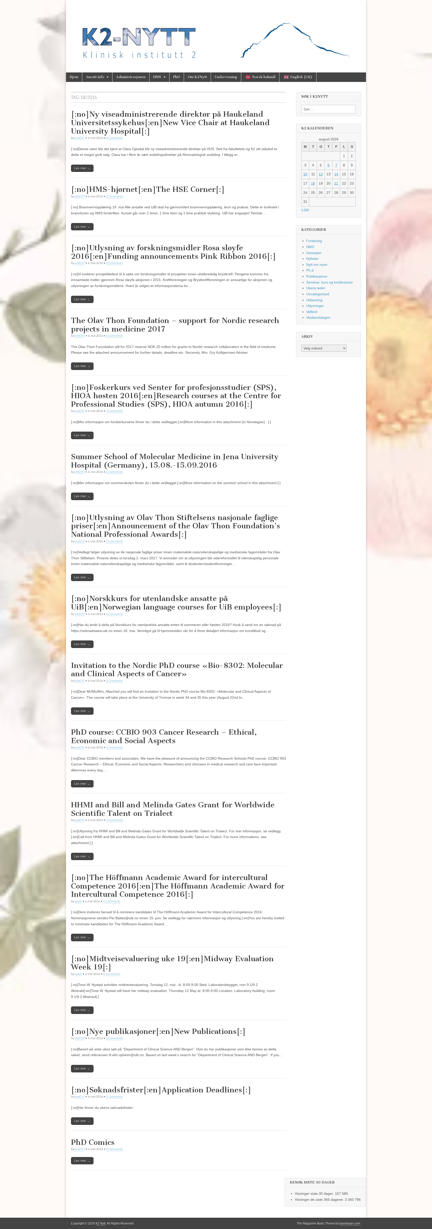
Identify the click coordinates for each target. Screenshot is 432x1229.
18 (313, 183)
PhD (176, 77)
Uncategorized (317, 294)
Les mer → (82, 168)
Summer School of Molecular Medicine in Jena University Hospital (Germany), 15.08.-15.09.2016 (174, 461)
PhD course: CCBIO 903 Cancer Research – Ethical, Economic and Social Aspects (164, 736)
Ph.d (310, 270)
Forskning (314, 241)
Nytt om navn (316, 265)
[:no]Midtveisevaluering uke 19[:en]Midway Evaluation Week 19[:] (172, 963)
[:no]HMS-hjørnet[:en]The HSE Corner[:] (148, 189)
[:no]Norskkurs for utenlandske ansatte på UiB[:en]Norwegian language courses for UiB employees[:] (176, 603)
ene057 (80, 138)
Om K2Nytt (197, 77)
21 (336, 183)
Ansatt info (95, 77)
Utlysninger (315, 306)
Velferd (311, 312)
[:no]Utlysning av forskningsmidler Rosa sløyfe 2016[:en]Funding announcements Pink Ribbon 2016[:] (173, 252)
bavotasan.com (350, 1223)
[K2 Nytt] (216, 32)
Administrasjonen (131, 77)
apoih (78, 901)
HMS (157, 77)
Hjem (74, 77)
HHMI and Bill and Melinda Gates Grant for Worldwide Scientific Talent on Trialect (172, 809)
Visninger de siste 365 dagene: (320, 1200)
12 (321, 174)
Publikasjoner (317, 276)
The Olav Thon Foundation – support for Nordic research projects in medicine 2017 (175, 324)
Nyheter (312, 259)
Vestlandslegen (318, 317)
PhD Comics (92, 1142)
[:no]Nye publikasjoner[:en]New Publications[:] (158, 1031)
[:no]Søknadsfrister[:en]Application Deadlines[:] (161, 1089)
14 (336, 174)
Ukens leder (315, 288)
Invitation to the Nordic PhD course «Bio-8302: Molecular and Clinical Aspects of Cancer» (177, 669)
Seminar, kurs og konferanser (329, 282)
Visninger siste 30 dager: (315, 1194)
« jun (305, 209)
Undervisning (226, 77)
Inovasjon (314, 253)
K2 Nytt (101, 1223)
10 (305, 174)
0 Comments (114, 138)
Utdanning (314, 300)
